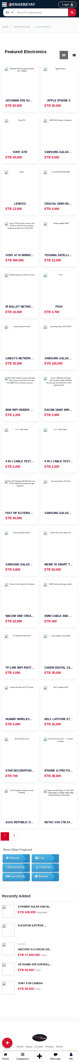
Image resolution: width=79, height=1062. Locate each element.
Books (43, 876)
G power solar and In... (34, 906)
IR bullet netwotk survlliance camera (36, 306)
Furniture (17, 876)
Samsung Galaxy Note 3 (23, 564)
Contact (38, 1046)
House (14, 858)
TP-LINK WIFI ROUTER (20, 667)
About (28, 1046)
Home (5, 27)
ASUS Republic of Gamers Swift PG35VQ (36, 822)
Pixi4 (58, 306)
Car (42, 858)
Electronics (15, 867)
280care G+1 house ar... (34, 949)
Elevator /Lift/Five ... (32, 925)
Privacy (49, 1046)
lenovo (20, 203)
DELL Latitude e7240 (59, 719)
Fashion (45, 867)
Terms (59, 1046)
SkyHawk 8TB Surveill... (34, 964)
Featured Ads (22, 27)
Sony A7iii (20, 152)
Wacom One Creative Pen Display (30, 616)
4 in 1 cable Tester (20, 461)
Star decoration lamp (22, 770)
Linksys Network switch (24, 358)
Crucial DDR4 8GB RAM (61, 203)
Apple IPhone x (59, 100)
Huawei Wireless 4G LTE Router (29, 719)
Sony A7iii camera (30, 983)
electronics (43, 27)
